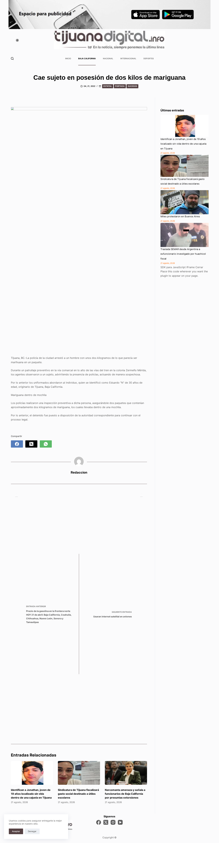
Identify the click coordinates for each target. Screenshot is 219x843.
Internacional (128, 58)
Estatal (107, 86)
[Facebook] (17, 444)
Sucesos (132, 86)
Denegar (32, 831)
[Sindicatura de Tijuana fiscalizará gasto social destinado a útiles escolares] (79, 773)
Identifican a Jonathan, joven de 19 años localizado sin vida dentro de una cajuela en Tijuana (31, 793)
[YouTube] (120, 822)
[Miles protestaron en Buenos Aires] (184, 202)
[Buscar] (12, 58)
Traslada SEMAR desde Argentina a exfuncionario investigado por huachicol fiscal (183, 254)
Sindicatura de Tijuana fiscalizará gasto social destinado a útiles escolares (78, 793)
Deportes (148, 58)
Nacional (108, 58)
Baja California (87, 58)
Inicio (68, 58)
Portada (120, 86)
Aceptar (16, 831)
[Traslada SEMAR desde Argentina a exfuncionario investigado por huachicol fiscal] (184, 235)
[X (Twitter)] (31, 444)
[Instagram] (113, 822)
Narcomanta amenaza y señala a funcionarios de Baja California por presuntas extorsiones (125, 793)
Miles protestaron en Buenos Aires (180, 216)
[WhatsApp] (46, 444)
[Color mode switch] (17, 40)
